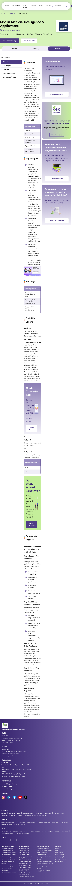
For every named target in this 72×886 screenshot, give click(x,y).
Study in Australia (59, 854)
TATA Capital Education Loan (26, 871)
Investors (56, 813)
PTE (23, 840)
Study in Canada (59, 852)
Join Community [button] (29, 41)
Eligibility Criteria (9, 73)
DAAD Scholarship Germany (44, 856)
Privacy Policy (39, 813)
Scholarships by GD (14, 824)
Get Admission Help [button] (9, 41)
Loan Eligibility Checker (8, 833)
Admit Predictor (24, 831)
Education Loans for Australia (9, 854)
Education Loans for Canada (9, 852)
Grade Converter (35, 831)
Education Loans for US (7, 848)
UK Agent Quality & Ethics (40, 815)
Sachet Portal (27, 815)
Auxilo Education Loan (25, 867)
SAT (19, 840)
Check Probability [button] (56, 94)
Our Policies (48, 813)
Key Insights (7, 65)
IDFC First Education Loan (26, 856)
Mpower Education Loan (25, 859)
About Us (4, 813)
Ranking (36, 49)
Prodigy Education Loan (25, 858)
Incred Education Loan (25, 865)
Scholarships (16, 6)
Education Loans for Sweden (9, 872)
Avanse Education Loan (25, 863)
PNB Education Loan (24, 874)
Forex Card (55, 822)
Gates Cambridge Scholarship (44, 861)
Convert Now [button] (31, 429)
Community (58, 6)
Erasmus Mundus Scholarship (44, 850)
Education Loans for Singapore (9, 865)
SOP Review (5, 831)
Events (23, 824)
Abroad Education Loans (8, 822)
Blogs (41, 6)
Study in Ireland (59, 858)
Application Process (9, 77)
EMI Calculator (14, 831)
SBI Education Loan (24, 848)
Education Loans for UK (7, 850)
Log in (66, 6)
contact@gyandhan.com (10, 784)
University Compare (47, 831)
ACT (28, 840)
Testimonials (5, 815)
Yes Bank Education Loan (25, 872)
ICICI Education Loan (24, 852)
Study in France (59, 861)
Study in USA (58, 848)
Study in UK (58, 850)
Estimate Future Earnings (22, 833)
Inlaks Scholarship (41, 854)
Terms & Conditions (28, 813)
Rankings (6, 69)
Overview (13, 49)
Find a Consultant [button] (57, 178)
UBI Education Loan (24, 850)
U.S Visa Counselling (44, 822)
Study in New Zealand (60, 859)
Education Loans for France (8, 859)
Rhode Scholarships (42, 852)
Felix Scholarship (41, 865)
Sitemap (13, 815)
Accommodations (31, 822)
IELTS (7, 840)
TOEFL (13, 840)
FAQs (62, 813)
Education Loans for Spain (8, 867)
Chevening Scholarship (43, 848)
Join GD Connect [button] (31, 525)
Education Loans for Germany (9, 856)
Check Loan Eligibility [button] (56, 220)
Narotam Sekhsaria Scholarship (45, 863)
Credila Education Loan (25, 861)
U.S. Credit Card (20, 822)
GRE (3, 840)
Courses (58, 49)
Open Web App (55, 135)
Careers (20, 815)
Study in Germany (59, 856)
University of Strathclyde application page (31, 656)
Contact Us (12, 813)
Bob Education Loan (24, 869)
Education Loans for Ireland (8, 858)
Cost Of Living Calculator (61, 831)
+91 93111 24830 (7, 786)
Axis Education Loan (24, 854)
